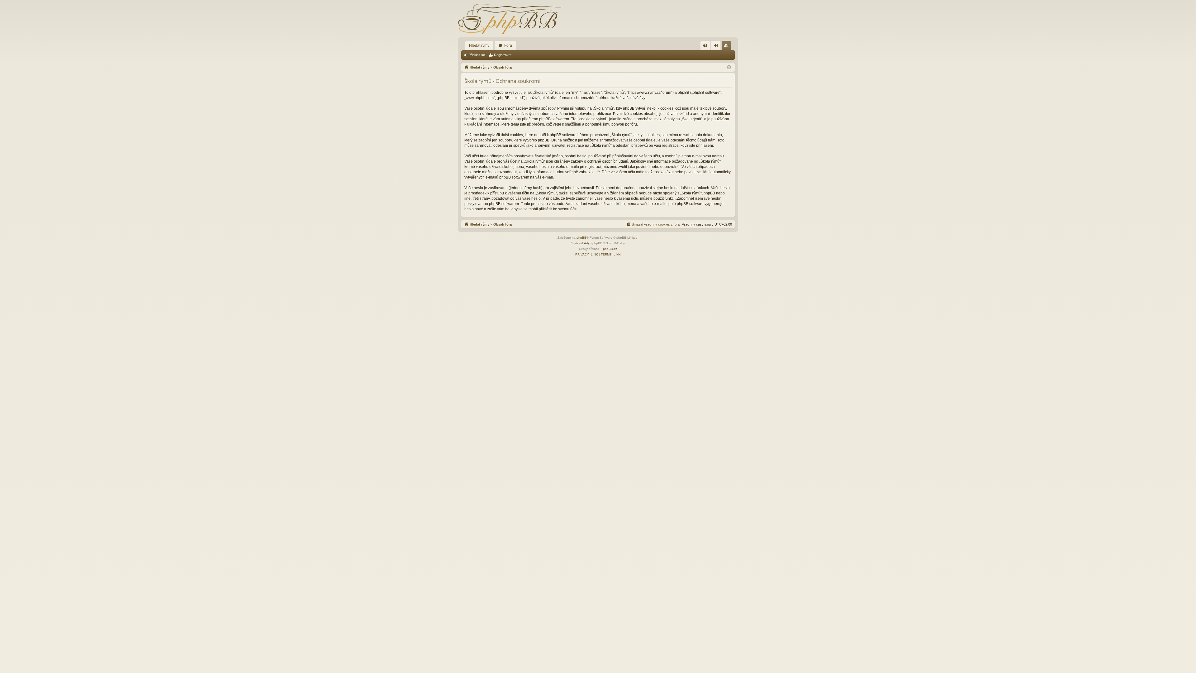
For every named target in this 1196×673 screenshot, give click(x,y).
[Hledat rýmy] (511, 18)
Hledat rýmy (479, 45)
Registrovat (502, 55)
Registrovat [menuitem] (727, 46)
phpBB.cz (610, 249)
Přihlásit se (476, 55)
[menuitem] (705, 45)
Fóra (508, 45)
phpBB (581, 237)
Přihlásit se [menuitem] (717, 46)
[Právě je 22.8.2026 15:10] (729, 67)
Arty (587, 243)
